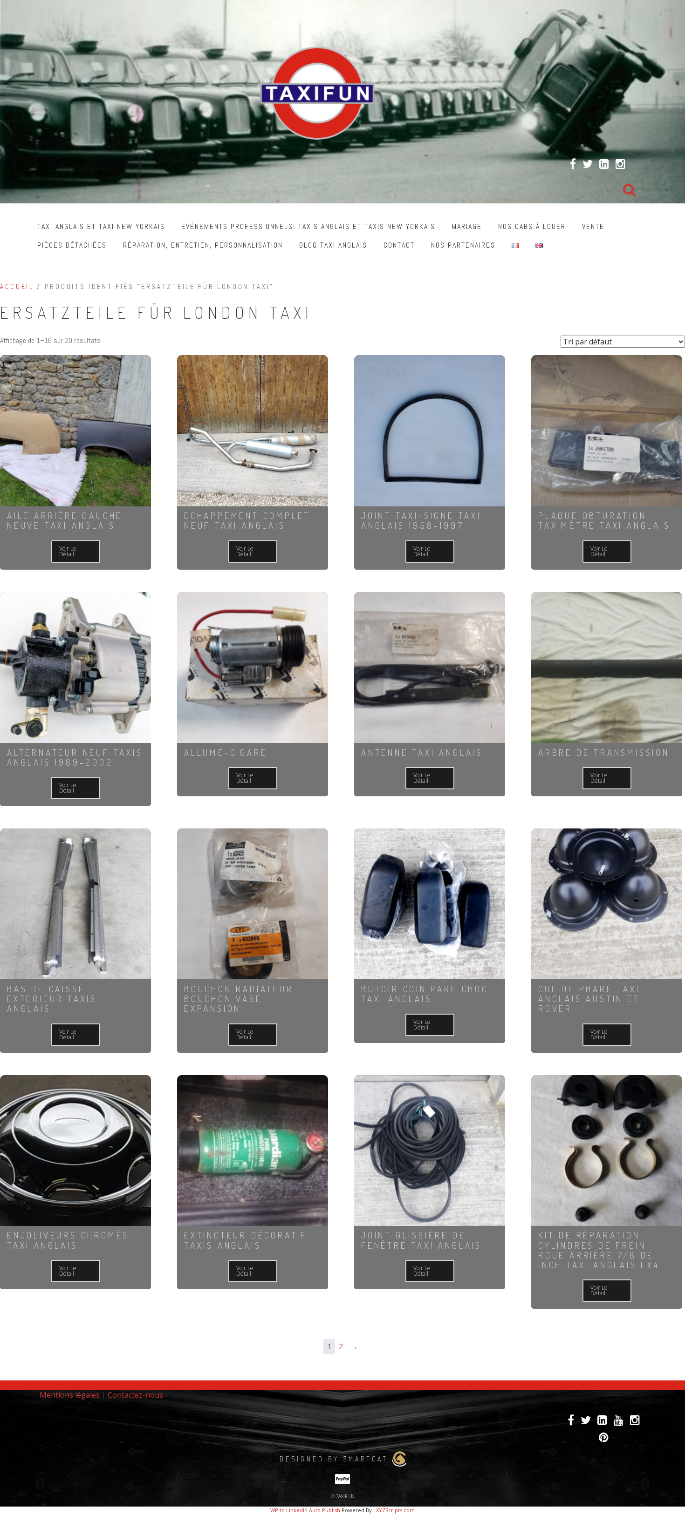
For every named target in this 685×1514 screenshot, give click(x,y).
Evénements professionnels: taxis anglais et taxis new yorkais (308, 226)
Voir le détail (67, 551)
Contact (399, 245)
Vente (593, 226)
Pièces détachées (72, 245)
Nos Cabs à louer (532, 226)
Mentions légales (70, 1395)
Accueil (17, 287)
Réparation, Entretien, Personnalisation (203, 245)
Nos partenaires (463, 245)
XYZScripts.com (395, 1510)
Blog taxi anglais (333, 245)
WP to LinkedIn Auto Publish (305, 1510)
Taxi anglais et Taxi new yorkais (101, 226)
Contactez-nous (135, 1395)
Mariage (467, 226)
